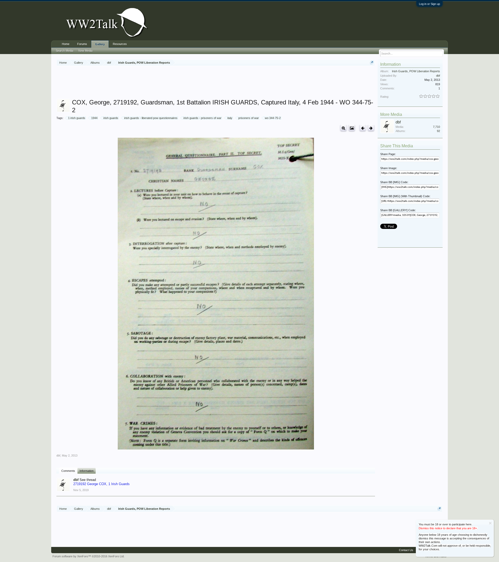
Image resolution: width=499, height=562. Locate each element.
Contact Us (406, 550)
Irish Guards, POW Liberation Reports (416, 71)
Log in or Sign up (429, 3)
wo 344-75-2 (273, 118)
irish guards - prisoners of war (202, 118)
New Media (85, 50)
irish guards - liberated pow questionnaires (151, 118)
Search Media (64, 50)
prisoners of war (248, 118)
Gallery (100, 44)
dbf (58, 455)
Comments (68, 470)
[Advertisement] (215, 83)
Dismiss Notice (490, 523)
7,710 (436, 126)
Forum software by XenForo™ (88, 556)
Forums (82, 43)
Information (87, 470)
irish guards (110, 118)
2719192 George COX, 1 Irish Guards (101, 484)
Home (65, 43)
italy (229, 118)
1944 (94, 118)
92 (438, 131)
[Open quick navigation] (371, 62)
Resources (120, 43)
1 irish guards (76, 118)
